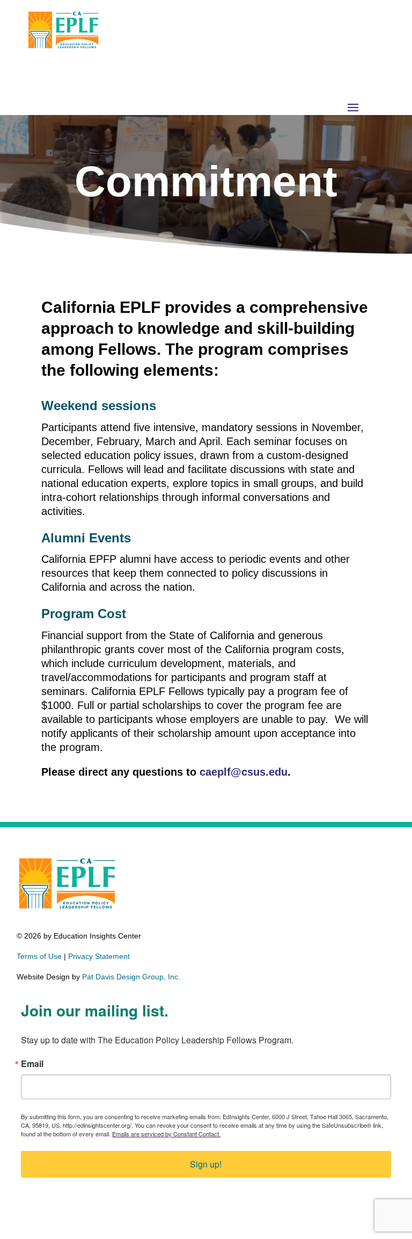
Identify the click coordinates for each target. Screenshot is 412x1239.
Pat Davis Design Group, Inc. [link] (131, 976)
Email (32, 1063)
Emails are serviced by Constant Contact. (166, 1133)
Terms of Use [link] (39, 956)
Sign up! (206, 1164)
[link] (63, 48)
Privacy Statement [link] (99, 956)
